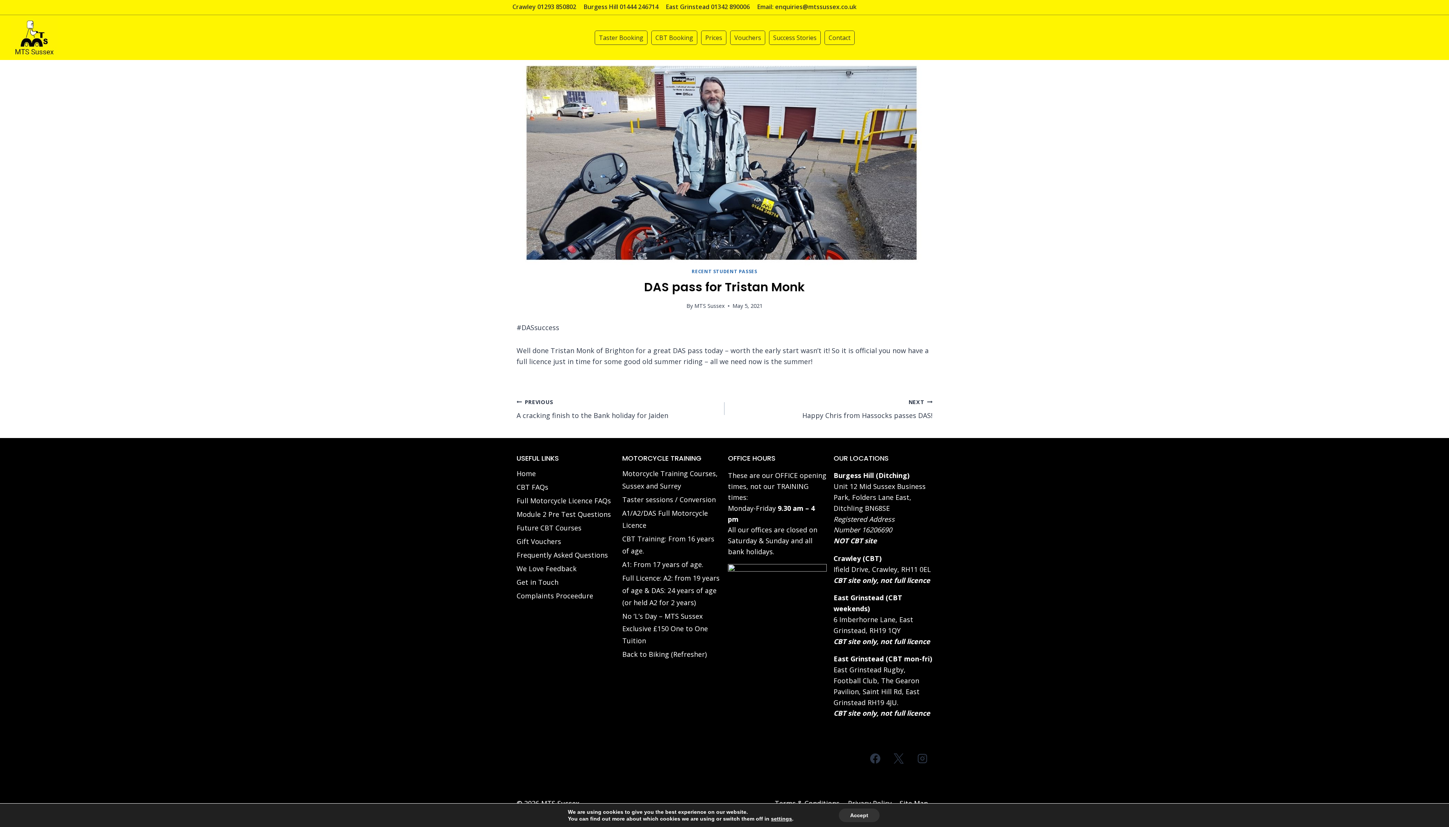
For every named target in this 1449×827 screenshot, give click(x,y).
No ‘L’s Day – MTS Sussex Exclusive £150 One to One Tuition (665, 628)
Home (526, 473)
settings (781, 819)
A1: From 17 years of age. (662, 564)
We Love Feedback (547, 568)
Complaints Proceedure (555, 595)
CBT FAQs (532, 487)
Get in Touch (537, 582)
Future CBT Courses (549, 527)
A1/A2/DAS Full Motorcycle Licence (665, 519)
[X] (899, 758)
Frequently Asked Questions (562, 555)
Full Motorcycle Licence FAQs (564, 500)
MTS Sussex (709, 305)
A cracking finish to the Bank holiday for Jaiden (592, 409)
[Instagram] (922, 758)
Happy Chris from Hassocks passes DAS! (867, 409)
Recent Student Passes (724, 271)
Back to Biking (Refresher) (664, 654)
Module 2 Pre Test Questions (564, 514)
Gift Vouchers (539, 541)
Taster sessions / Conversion (669, 499)
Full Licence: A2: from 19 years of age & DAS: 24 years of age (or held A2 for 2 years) (671, 590)
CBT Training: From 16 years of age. (668, 544)
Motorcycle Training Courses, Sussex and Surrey (670, 479)
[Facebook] (875, 758)
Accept (859, 815)
